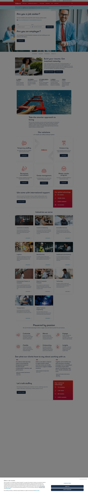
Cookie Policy (42, 487)
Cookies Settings (67, 483)
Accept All (67, 486)
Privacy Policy (8, 488)
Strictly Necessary (67, 489)
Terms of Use (36, 490)
